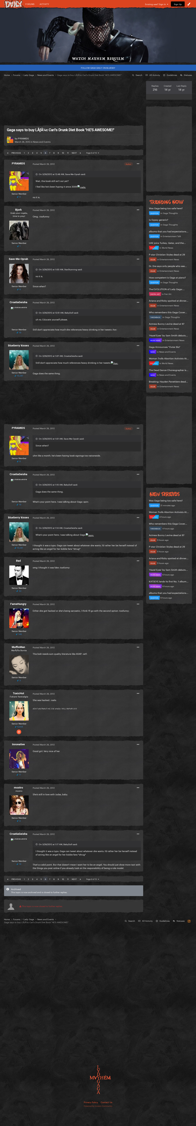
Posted (44, 163)
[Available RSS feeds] (189, 921)
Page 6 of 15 (92, 152)
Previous (16, 152)
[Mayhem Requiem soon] (98, 35)
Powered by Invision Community (98, 1105)
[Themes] (188, 4)
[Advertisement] (73, 101)
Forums (30, 3)
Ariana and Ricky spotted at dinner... (168, 300)
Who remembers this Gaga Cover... (168, 312)
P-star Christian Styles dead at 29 (167, 254)
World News (167, 247)
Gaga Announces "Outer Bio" (164, 346)
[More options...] (138, 164)
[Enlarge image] (81, 186)
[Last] (80, 152)
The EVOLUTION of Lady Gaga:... (167, 289)
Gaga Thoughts (170, 213)
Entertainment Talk (172, 236)
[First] (8, 152)
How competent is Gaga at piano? (167, 277)
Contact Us (106, 1102)
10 (63, 152)
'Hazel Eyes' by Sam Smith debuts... (168, 335)
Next (74, 152)
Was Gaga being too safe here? (166, 208)
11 (68, 152)
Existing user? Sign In (156, 4)
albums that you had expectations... (168, 231)
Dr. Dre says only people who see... (168, 266)
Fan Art (167, 293)
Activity (44, 3)
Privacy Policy (91, 1102)
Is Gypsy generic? (158, 219)
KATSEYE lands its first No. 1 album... (169, 581)
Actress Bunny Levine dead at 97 (166, 323)
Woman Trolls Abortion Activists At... (169, 358)
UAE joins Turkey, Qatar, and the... (167, 242)
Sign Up (178, 4)
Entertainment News (169, 259)
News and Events (42, 141)
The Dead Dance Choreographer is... (168, 370)
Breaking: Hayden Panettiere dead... (168, 381)
